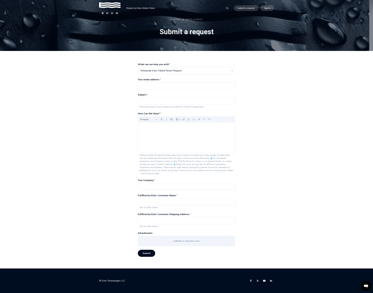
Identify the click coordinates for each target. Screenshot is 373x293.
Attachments (145, 233)
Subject (142, 94)
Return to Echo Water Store (140, 8)
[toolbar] (186, 119)
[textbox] (186, 137)
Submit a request (246, 8)
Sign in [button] (267, 8)
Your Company (146, 180)
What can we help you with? (154, 64)
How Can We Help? (149, 113)
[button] (227, 8)
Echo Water (175, 19)
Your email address (148, 79)
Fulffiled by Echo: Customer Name (157, 195)
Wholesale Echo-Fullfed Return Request (161, 70)
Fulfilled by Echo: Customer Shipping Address (163, 214)
